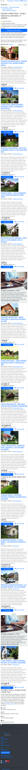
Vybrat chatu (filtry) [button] (15, 30)
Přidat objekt (10, 1)
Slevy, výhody (4, 742)
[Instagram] (2, 737)
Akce (12, 44)
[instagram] (3, 1)
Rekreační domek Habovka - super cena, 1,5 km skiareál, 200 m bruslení (14, 240)
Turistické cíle (4, 749)
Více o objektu (7, 88)
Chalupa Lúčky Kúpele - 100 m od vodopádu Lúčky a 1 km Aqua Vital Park (14, 150)
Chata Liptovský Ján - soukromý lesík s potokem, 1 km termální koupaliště (12, 447)
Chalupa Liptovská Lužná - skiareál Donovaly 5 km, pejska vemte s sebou (14, 63)
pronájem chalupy (9, 703)
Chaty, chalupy (4, 7)
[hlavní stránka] (4, 4)
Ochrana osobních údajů (7, 757)
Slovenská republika (14, 7)
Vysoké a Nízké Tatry (7, 9)
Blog (2, 748)
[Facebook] (1, 737)
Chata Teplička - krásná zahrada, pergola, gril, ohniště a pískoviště (13, 661)
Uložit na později (20, 88)
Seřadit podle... (22, 44)
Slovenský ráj (16, 546)
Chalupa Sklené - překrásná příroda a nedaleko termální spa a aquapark (13, 497)
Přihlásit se (17, 1)
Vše (10, 44)
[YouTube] (3, 737)
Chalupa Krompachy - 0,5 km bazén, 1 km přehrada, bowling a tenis (13, 541)
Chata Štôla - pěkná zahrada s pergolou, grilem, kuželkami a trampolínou (12, 106)
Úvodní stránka (4, 739)
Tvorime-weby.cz (6, 769)
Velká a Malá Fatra (17, 501)
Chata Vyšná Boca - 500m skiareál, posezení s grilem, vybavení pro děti (14, 362)
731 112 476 (6, 733)
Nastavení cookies (5, 745)
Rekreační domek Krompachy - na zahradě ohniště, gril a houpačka (13, 586)
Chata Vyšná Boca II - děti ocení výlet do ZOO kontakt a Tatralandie (14, 405)
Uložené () (24, 1)
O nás (2, 743)
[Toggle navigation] (25, 4)
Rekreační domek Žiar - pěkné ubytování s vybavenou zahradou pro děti (13, 319)
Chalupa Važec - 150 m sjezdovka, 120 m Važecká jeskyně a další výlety (13, 195)
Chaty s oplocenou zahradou (9, 10)
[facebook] (1, 1)
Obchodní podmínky (6, 755)
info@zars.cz (7, 735)
